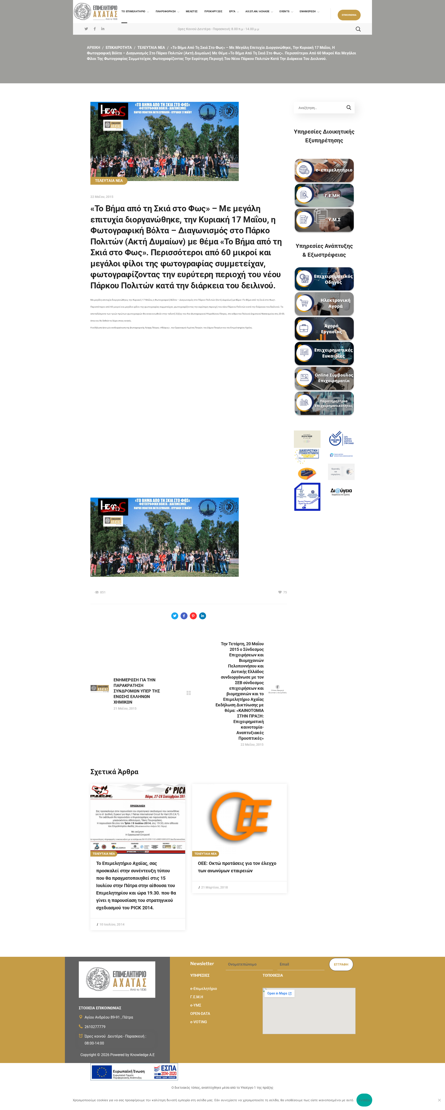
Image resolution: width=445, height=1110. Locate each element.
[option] (138, 857)
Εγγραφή (341, 964)
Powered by (132, 1055)
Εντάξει (364, 1100)
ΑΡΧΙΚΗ (93, 47)
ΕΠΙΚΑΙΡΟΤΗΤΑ (119, 47)
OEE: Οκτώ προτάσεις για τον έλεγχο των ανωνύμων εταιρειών (237, 867)
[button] (349, 15)
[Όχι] (439, 1100)
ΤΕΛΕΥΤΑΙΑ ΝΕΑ (151, 47)
